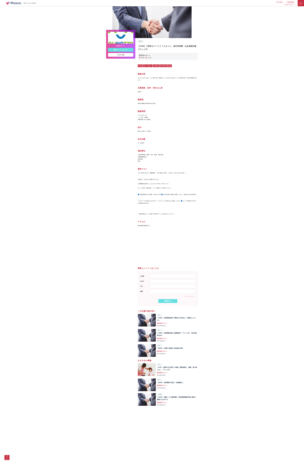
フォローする (120, 55)
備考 (141, 291)
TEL (141, 286)
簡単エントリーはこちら (121, 50)
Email (142, 281)
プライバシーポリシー (189, 296)
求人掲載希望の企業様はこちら (289, 4)
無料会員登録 (291, 2)
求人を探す (280, 2)
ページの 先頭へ (7, 458)
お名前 (142, 276)
